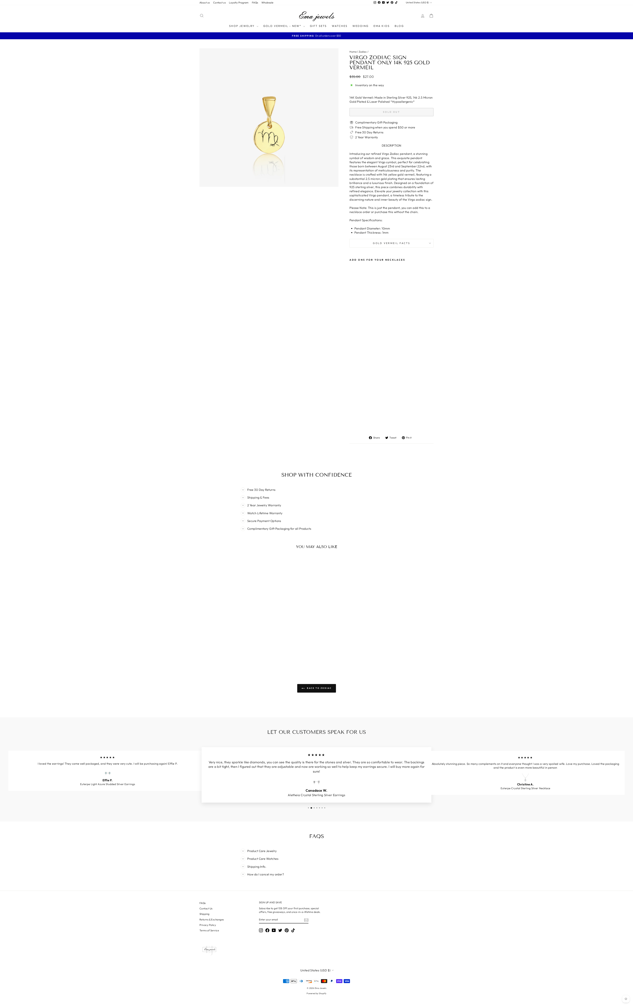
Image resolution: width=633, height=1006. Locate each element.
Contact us (219, 2)
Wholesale (267, 2)
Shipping (204, 913)
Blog (399, 26)
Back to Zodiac (319, 688)
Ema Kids (382, 26)
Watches (339, 26)
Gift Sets (318, 26)
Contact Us (205, 908)
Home (353, 51)
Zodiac (363, 51)
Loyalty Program (239, 2)
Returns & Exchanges (211, 919)
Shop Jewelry (242, 26)
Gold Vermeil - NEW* (282, 26)
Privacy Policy (207, 925)
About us (204, 2)
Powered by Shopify (316, 993)
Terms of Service (209, 930)
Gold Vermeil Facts (391, 243)
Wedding (360, 26)
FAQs (255, 2)
